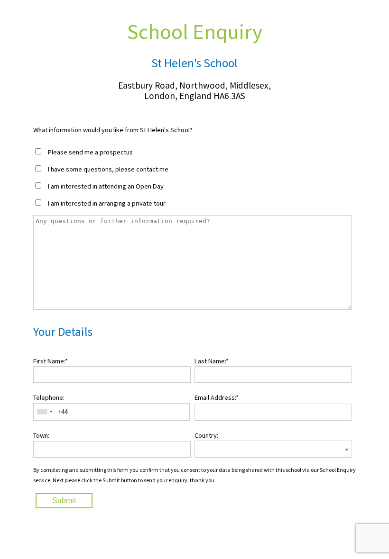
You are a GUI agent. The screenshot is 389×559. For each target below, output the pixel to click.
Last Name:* (211, 361)
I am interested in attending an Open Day (106, 186)
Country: (206, 435)
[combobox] (45, 412)
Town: (41, 435)
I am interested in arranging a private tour (107, 203)
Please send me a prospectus (90, 152)
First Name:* (50, 361)
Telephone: (49, 397)
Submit (64, 500)
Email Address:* (216, 397)
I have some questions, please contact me (108, 169)
